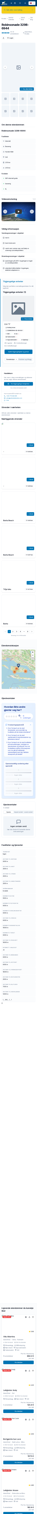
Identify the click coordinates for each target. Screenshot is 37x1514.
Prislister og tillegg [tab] (25, 359)
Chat (7, 400)
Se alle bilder (28, 89)
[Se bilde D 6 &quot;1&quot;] (5, 111)
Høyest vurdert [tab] (18, 812)
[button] (18, 666)
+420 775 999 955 (11, 396)
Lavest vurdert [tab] (28, 812)
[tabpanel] (18, 826)
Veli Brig (31, 18)
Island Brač (23, 18)
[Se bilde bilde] (5, 99)
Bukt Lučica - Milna (18, 1442)
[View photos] (18, 308)
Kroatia (4, 18)
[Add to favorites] (33, 1317)
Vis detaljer (18, 1362)
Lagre (11, 38)
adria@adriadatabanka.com (14, 398)
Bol (13, 1393)
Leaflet (13, 688)
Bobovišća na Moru (18, 1493)
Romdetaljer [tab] (10, 359)
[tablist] (18, 359)
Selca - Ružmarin (17, 1339)
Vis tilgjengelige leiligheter (20, 384)
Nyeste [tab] (9, 812)
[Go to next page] (32, 631)
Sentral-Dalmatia (11, 18)
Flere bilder (28, 319)
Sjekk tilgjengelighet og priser (18, 352)
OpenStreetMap (23, 688)
